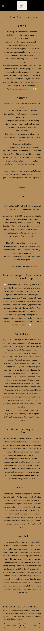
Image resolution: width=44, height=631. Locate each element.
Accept (32, 625)
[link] (22, 5)
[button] (4, 5)
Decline (11, 625)
